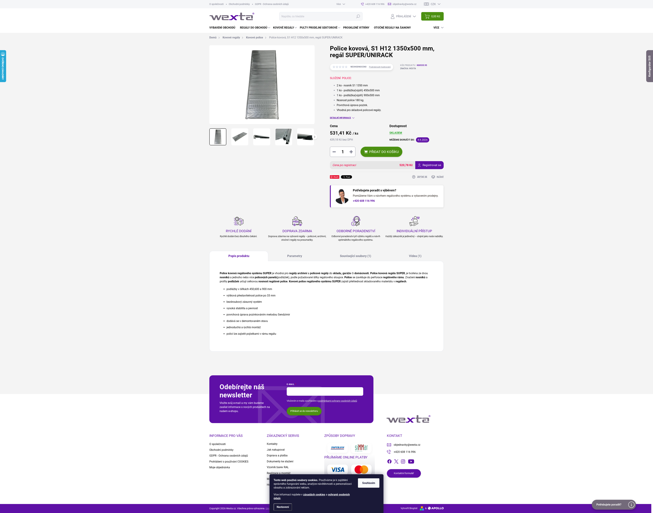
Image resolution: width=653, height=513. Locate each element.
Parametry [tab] (294, 256)
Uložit (336, 177)
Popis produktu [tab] (238, 256)
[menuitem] (223, 28)
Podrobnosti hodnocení (380, 67)
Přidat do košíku (384, 152)
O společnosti (216, 4)
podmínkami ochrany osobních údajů (337, 400)
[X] (396, 460)
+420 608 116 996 (364, 200)
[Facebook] (389, 460)
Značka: (408, 68)
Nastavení (283, 507)
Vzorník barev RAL (278, 467)
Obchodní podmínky (239, 4)
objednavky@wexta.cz (407, 444)
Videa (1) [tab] (415, 256)
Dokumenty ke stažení (280, 461)
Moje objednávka (219, 467)
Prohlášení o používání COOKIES (228, 461)
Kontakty (272, 444)
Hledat (358, 16)
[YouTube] (411, 460)
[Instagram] (403, 460)
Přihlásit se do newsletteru (304, 411)
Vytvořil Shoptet (409, 508)
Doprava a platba (277, 455)
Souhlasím (368, 483)
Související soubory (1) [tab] (355, 256)
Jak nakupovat (276, 449)
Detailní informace (340, 118)
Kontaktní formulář (404, 473)
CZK (433, 4)
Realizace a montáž (278, 473)
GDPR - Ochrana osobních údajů (272, 4)
